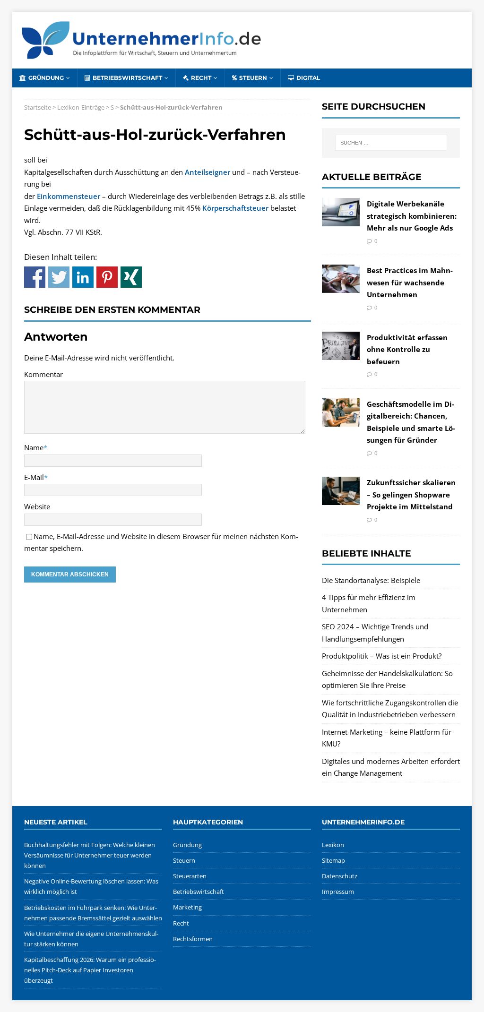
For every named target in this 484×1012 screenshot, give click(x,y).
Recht (201, 77)
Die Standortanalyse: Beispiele (371, 580)
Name (33, 447)
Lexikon (333, 844)
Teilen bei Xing (131, 277)
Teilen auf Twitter (58, 277)
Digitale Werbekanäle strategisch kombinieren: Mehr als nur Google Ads (412, 215)
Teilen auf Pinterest (107, 277)
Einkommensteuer (68, 196)
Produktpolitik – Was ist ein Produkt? (381, 655)
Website (37, 506)
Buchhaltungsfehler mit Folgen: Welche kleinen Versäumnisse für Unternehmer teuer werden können (89, 855)
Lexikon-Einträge (80, 107)
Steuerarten (190, 876)
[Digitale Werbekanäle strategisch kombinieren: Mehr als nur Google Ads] (341, 220)
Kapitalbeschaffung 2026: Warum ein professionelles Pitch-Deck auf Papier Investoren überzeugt (90, 970)
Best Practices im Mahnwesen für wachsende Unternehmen (410, 282)
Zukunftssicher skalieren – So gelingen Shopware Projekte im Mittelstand (411, 494)
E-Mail (34, 477)
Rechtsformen (193, 939)
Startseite (37, 107)
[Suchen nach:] (391, 143)
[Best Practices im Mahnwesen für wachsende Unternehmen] (341, 287)
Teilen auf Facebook (34, 277)
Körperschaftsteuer (235, 208)
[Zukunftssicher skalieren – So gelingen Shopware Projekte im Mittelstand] (341, 499)
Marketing (187, 907)
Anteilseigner (207, 172)
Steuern (253, 77)
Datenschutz (339, 876)
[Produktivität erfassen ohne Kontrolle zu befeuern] (341, 353)
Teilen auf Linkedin (83, 277)
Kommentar (43, 374)
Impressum (338, 891)
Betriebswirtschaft (127, 77)
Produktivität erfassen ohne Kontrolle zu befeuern (407, 349)
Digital (308, 77)
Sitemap (333, 860)
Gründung (46, 77)
